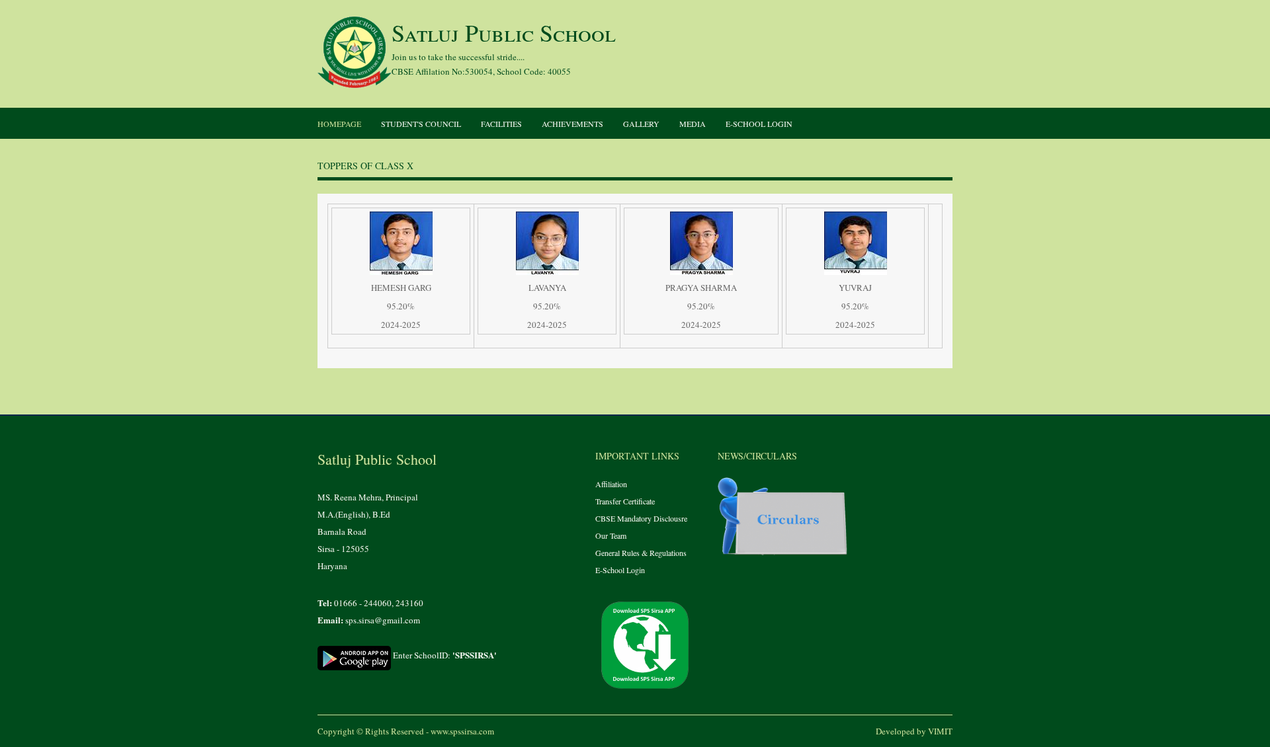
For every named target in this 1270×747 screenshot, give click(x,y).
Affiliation (611, 484)
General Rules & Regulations (641, 552)
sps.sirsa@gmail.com (382, 620)
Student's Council (421, 123)
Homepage (339, 123)
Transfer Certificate (625, 501)
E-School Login (759, 123)
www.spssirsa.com (462, 731)
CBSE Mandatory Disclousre (641, 518)
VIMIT (940, 731)
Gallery (641, 123)
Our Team (610, 535)
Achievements (572, 123)
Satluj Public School (504, 32)
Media (692, 123)
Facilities (501, 123)
